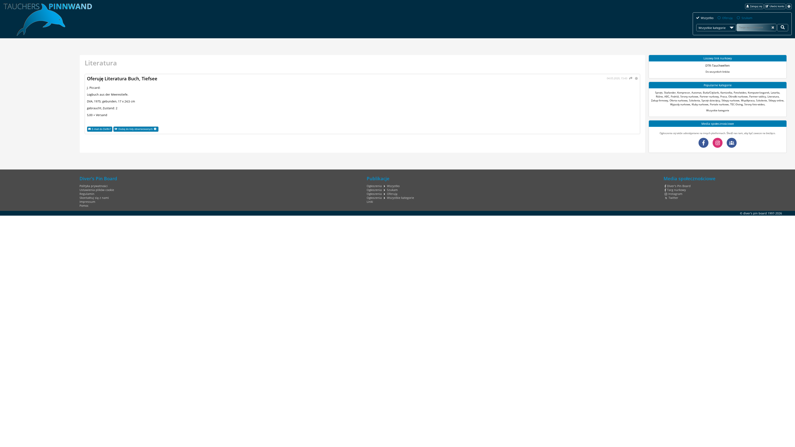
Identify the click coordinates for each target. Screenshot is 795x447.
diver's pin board (755, 213)
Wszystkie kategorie (717, 110)
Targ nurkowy (676, 190)
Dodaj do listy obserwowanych (138, 129)
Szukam (747, 18)
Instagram (675, 194)
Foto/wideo (740, 92)
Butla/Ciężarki (711, 92)
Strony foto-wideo (754, 104)
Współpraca (748, 100)
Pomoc (84, 206)
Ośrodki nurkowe (738, 96)
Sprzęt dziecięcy (710, 100)
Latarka (775, 92)
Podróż (675, 96)
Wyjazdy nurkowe (680, 104)
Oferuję (727, 18)
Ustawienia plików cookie (97, 190)
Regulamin (87, 194)
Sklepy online (776, 100)
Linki (370, 202)
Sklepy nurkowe (731, 100)
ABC (666, 96)
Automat (696, 92)
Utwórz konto (777, 6)
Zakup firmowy (659, 100)
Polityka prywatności (94, 186)
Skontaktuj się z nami (94, 198)
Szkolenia (694, 100)
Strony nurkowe (689, 96)
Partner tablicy (757, 96)
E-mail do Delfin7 (101, 129)
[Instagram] (718, 143)
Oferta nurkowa (679, 100)
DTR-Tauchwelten (717, 65)
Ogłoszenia (374, 186)
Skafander (670, 92)
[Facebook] (703, 143)
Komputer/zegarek (758, 92)
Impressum (87, 202)
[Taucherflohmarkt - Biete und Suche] (732, 143)
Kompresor (683, 92)
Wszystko (707, 18)
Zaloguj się (756, 6)
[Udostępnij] (630, 78)
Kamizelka (726, 92)
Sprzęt (658, 92)
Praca (723, 96)
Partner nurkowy (709, 96)
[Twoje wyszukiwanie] (782, 27)
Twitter (673, 198)
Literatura (773, 96)
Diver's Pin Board (679, 186)
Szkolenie (761, 100)
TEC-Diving (736, 104)
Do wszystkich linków (718, 71)
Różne (659, 96)
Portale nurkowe (719, 104)
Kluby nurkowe (700, 104)
